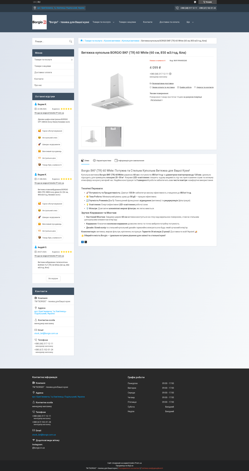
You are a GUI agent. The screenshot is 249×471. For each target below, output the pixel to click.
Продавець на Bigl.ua (124, 466)
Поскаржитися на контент (129, 468)
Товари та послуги (102, 22)
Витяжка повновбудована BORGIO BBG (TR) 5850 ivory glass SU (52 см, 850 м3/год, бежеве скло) (53, 192)
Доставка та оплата (169, 22)
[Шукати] (70, 41)
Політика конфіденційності (152, 468)
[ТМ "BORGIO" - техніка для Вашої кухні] (39, 22)
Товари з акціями (127, 22)
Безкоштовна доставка (162, 83)
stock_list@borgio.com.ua (46, 333)
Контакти (147, 22)
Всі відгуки (53, 278)
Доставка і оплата (43, 72)
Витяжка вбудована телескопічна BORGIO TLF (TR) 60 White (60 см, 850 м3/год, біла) (53, 264)
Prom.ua (138, 463)
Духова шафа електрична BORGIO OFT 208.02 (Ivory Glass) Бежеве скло (54, 120)
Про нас (38, 85)
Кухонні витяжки (112, 41)
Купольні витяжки (130, 41)
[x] (86, 242)
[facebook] (82, 242)
